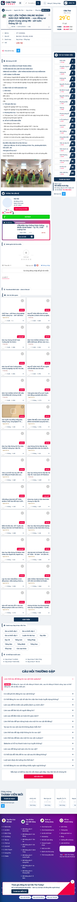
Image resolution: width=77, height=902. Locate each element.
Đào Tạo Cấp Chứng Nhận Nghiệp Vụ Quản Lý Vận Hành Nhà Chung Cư (38, 527)
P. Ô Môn (6, 856)
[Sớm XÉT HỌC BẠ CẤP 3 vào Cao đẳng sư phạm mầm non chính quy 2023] (13, 596)
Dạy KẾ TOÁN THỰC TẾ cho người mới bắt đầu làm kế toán (38, 367)
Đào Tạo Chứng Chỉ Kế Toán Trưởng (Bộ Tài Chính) (11, 341)
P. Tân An (6, 840)
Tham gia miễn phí (20, 891)
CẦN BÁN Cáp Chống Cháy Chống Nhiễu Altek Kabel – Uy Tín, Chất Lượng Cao (30, 227)
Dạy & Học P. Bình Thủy (35, 659)
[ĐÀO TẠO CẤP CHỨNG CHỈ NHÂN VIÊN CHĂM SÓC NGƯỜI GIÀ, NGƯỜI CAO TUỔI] (13, 543)
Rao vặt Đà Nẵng (38, 897)
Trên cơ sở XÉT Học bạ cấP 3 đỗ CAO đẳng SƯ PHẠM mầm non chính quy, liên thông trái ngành (12, 474)
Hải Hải (16, 198)
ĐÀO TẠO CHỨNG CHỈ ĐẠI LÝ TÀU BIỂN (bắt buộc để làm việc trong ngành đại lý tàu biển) (38, 341)
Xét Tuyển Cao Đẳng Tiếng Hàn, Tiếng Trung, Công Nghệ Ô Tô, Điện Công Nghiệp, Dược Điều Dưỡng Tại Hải (12, 420)
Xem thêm (26, 619)
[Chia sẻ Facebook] (18, 50)
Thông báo (64, 830)
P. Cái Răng (6, 836)
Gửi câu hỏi (38, 776)
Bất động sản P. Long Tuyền (27, 856)
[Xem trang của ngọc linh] (29, 320)
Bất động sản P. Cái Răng (29, 835)
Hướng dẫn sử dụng (67, 840)
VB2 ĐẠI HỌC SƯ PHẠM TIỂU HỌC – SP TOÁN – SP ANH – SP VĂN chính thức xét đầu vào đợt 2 (39, 553)
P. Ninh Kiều (7, 827)
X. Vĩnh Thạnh (7, 849)
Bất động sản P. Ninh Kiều (27, 830)
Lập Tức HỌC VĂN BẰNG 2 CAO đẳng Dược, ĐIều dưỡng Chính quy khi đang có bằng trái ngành (13, 580)
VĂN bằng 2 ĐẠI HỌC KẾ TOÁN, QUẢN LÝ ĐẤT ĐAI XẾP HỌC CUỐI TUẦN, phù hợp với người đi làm (12, 500)
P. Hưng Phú (7, 853)
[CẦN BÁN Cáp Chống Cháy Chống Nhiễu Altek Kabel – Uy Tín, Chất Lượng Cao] (8, 231)
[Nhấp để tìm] (38, 3)
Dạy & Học (29, 10)
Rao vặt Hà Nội (25, 897)
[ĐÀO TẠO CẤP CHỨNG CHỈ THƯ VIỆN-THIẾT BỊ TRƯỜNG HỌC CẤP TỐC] (13, 437)
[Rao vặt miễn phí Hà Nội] (64, 38)
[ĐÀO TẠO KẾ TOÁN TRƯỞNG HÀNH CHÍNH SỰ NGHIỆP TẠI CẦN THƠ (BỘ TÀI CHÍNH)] (13, 358)
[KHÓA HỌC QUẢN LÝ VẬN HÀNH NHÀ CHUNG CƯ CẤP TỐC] (39, 490)
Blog (62, 836)
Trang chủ (8, 10)
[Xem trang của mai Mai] (3, 427)
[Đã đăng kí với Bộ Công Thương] (67, 851)
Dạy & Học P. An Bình (11, 659)
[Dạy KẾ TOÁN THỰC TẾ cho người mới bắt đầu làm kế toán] (39, 358)
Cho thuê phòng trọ (48, 830)
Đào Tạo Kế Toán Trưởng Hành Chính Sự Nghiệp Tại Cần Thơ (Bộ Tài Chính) (12, 367)
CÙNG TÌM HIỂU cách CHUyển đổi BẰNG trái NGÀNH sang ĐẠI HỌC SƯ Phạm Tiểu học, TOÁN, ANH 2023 (38, 420)
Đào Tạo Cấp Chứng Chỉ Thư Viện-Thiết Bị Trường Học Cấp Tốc (13, 447)
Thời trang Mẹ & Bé (48, 855)
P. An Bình (6, 830)
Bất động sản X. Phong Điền (27, 872)
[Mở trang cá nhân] (57, 61)
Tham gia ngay (64, 179)
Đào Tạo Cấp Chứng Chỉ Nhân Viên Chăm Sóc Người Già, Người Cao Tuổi (13, 553)
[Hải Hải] (7, 203)
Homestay (45, 836)
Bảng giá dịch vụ (66, 833)
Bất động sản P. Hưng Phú (27, 861)
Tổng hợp (38, 10)
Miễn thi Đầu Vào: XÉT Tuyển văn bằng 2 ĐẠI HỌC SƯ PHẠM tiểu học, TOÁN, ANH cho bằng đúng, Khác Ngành (13, 527)
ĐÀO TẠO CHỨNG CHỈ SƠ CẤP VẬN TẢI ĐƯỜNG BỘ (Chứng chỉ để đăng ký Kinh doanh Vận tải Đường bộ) (13, 394)
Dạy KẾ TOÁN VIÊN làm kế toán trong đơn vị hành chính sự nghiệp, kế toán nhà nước (39, 314)
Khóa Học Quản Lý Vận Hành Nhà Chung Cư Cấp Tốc (38, 500)
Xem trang (32, 805)
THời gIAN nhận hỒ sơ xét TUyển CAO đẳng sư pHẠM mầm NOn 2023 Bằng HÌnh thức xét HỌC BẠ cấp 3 (38, 394)
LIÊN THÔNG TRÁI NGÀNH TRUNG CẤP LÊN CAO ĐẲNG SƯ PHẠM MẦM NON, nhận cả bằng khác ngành (38, 580)
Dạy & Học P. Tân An (34, 661)
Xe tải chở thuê (46, 833)
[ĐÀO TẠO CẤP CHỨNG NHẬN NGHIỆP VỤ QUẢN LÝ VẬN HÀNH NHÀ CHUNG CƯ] (39, 517)
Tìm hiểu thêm (67, 190)
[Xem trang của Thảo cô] (29, 400)
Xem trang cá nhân (21, 209)
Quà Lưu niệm (46, 848)
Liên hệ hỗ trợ (65, 843)
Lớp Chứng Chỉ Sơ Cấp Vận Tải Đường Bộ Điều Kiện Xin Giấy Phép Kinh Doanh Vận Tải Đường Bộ (39, 447)
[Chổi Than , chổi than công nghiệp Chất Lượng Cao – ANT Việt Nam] (13, 304)
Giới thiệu (64, 827)
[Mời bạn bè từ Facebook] (64, 194)
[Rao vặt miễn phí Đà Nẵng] (64, 44)
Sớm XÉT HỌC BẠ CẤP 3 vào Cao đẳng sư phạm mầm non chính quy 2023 (13, 606)
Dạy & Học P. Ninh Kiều (12, 661)
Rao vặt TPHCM (52, 897)
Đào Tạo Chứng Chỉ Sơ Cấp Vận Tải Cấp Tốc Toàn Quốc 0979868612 (39, 474)
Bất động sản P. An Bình (28, 866)
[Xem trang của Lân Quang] (3, 320)
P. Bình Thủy (7, 833)
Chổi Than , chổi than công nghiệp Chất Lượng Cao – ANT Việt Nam (13, 314)
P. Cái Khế (6, 846)
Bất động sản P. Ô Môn (28, 877)
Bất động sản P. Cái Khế (29, 845)
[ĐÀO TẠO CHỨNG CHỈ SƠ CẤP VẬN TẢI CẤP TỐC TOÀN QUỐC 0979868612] (39, 464)
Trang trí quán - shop (47, 844)
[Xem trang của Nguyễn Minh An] (29, 613)
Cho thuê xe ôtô (47, 827)
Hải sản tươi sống (47, 840)
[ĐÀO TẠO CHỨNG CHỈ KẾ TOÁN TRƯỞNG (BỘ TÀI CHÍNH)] (13, 331)
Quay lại (45, 10)
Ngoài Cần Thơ (18, 10)
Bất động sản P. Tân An (29, 840)
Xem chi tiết (22, 237)
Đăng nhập (46, 265)
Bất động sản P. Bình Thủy (29, 851)
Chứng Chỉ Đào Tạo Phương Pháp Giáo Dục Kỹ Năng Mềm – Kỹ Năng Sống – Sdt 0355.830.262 (39, 606)
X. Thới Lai (6, 843)
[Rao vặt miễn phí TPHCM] (64, 50)
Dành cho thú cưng (48, 851)
